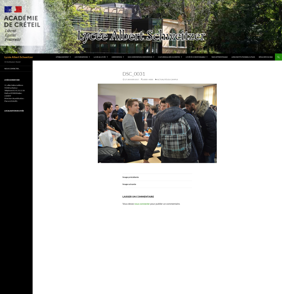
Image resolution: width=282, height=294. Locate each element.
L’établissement (62, 57)
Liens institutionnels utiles (243, 57)
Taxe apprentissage (219, 57)
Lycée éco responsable (195, 57)
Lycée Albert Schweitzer (18, 57)
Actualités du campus (167, 79)
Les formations (81, 57)
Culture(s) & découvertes (169, 57)
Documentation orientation (140, 57)
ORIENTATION (117, 57)
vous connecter (142, 203)
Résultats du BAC (266, 57)
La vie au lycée (100, 57)
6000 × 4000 (148, 79)
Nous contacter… (12, 69)
